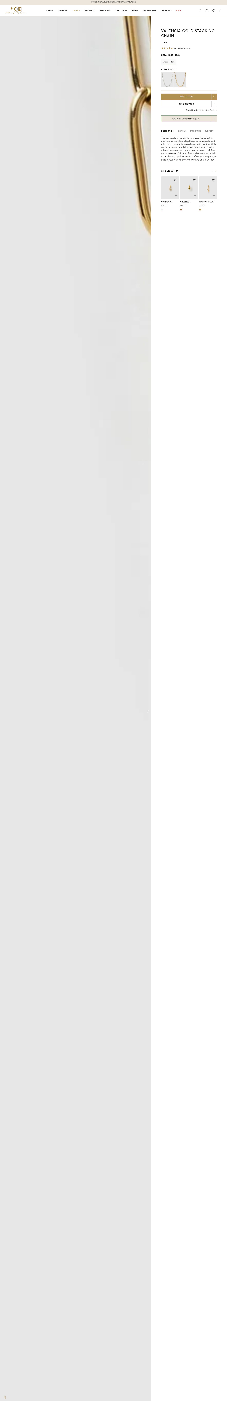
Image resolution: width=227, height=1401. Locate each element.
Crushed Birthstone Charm (186, 202)
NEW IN (50, 10)
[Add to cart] (175, 195)
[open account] (206, 10)
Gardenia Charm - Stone (169, 202)
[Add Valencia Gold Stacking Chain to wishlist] (214, 97)
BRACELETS (105, 10)
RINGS (135, 10)
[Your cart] (220, 10)
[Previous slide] (3, 711)
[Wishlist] (213, 10)
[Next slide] (147, 711)
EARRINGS (90, 10)
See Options (211, 110)
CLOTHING (166, 10)
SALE (178, 10)
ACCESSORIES (149, 10)
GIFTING (76, 10)
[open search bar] (200, 10)
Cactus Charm (207, 202)
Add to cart (186, 96)
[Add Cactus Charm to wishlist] (213, 180)
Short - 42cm (168, 62)
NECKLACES (121, 10)
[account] (206, 10)
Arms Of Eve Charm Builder (200, 159)
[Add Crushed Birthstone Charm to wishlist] (194, 180)
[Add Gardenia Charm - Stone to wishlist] (175, 180)
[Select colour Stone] (162, 209)
